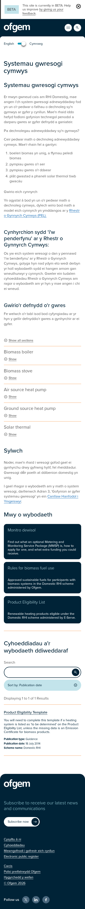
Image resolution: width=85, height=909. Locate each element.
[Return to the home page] (17, 28)
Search (9, 662)
